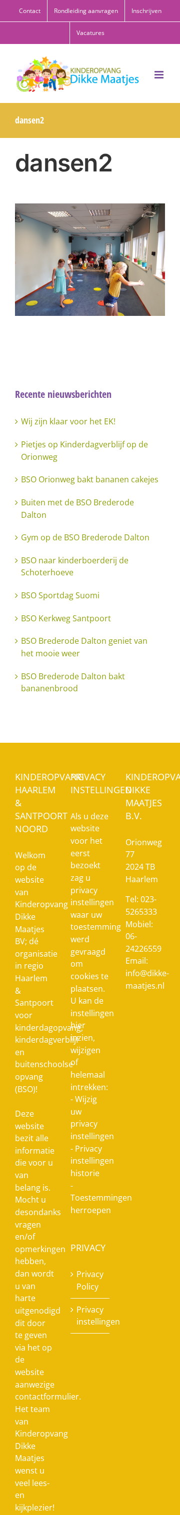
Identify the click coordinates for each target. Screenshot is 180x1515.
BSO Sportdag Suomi (60, 595)
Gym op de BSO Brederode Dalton (85, 537)
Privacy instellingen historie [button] (92, 1161)
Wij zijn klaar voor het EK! (68, 421)
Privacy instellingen (90, 1316)
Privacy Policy (90, 1280)
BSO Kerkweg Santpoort (66, 618)
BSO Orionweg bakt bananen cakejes (89, 479)
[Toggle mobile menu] (159, 74)
